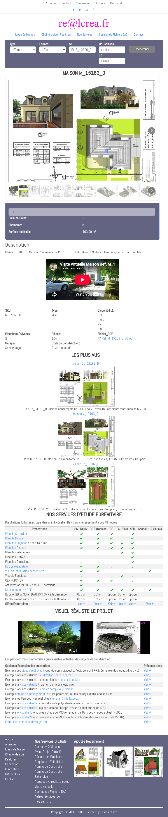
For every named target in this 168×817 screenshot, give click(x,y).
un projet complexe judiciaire (56, 689)
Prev (13, 190)
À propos (51, 3)
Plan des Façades (16, 543)
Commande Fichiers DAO (113, 34)
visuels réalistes (32, 670)
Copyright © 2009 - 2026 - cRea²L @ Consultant (84, 812)
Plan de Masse (14, 538)
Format (44, 44)
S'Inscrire (99, 3)
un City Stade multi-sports (54, 675)
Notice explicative (16, 566)
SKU (71, 44)
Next (151, 130)
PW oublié (116, 3)
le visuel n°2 (24, 717)
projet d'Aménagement (31, 694)
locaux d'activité (70, 680)
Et (100, 55)
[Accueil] (84, 24)
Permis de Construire (49, 766)
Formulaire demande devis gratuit (26, 722)
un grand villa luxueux (65, 698)
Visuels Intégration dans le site (24, 571)
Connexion (82, 3)
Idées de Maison (25, 34)
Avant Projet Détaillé (48, 751)
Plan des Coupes (15, 548)
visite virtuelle (28, 684)
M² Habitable (107, 44)
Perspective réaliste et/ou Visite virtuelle (52, 784)
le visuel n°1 (24, 712)
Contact (66, 3)
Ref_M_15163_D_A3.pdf (117, 338)
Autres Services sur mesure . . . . (48, 799)
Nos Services (85, 34)
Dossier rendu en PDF (18, 590)
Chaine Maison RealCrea (56, 34)
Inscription (12, 769)
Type (13, 44)
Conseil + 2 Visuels (47, 746)
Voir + (81, 604)
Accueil (9, 739)
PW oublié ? (13, 774)
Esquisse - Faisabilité (49, 761)
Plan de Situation (16, 534)
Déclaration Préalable (48, 756)
